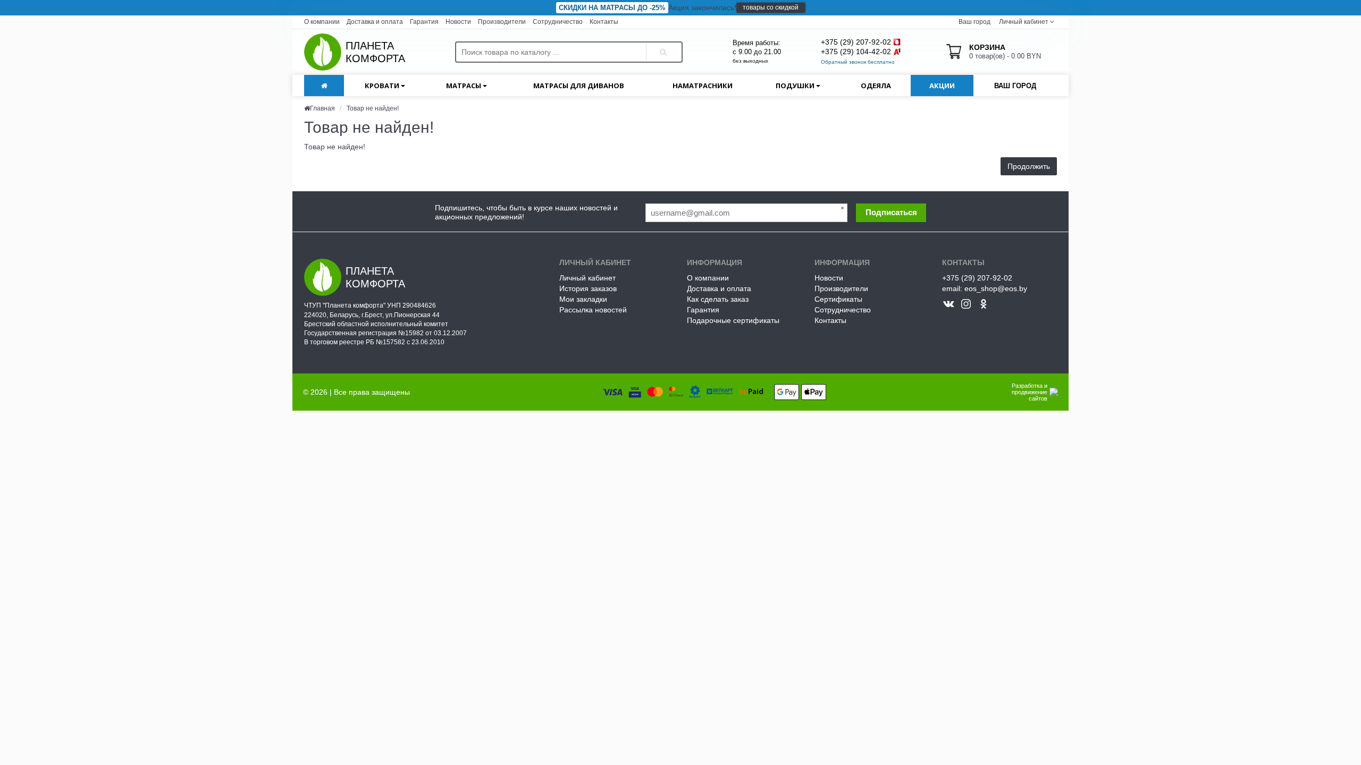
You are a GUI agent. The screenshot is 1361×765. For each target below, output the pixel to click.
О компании (322, 22)
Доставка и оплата (375, 22)
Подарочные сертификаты (733, 320)
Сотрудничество (558, 22)
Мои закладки (583, 299)
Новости (458, 22)
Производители (502, 22)
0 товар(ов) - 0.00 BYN (1005, 51)
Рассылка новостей (593, 309)
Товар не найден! (373, 108)
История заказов (588, 288)
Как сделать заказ (718, 299)
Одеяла (876, 85)
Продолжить (1028, 166)
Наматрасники (703, 85)
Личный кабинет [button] (1022, 22)
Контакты (604, 22)
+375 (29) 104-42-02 (856, 51)
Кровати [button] (383, 85)
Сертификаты (838, 299)
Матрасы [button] (464, 85)
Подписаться (891, 212)
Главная (322, 108)
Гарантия (424, 22)
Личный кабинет (587, 278)
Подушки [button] (796, 85)
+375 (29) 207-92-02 (856, 42)
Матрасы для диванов (578, 85)
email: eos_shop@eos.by (984, 288)
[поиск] (661, 43)
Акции (942, 85)
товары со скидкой (771, 7)
